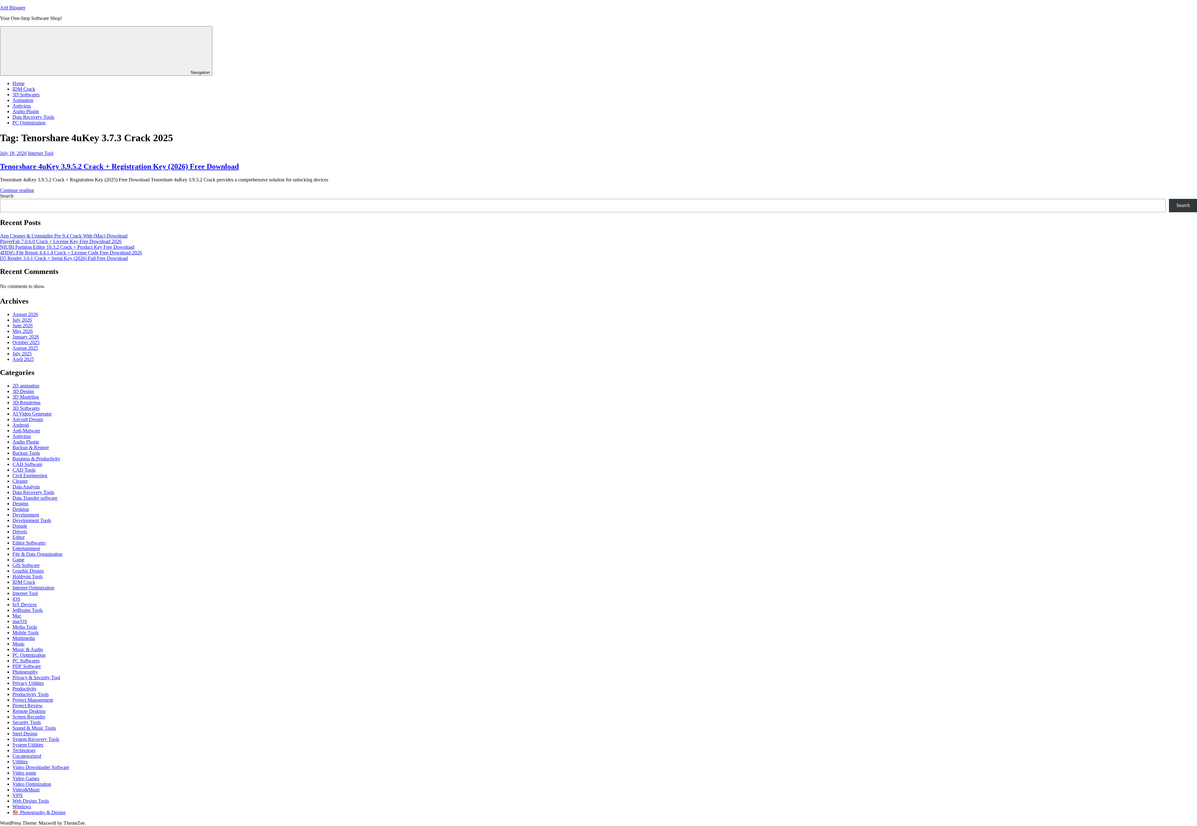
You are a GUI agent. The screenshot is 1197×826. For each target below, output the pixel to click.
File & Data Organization (37, 554)
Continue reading (17, 190)
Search (6, 196)
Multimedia (23, 638)
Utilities (20, 761)
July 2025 (22, 353)
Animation (22, 100)
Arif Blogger (12, 7)
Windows (21, 806)
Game (18, 559)
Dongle (19, 526)
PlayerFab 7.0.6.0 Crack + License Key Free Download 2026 (61, 241)
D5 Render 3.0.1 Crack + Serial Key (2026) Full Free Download (64, 258)
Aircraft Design (27, 419)
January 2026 (25, 336)
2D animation (25, 385)
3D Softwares (26, 94)
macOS (19, 621)
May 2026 (22, 331)
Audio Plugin (25, 111)
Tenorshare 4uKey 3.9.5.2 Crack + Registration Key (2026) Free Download (119, 166)
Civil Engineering (29, 475)
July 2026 (22, 320)
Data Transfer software (34, 498)
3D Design (23, 391)
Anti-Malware (26, 430)
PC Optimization (29, 122)
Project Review (27, 705)
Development (25, 514)
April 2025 (23, 359)
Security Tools (26, 722)
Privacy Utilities (28, 683)
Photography (25, 672)
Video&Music (26, 789)
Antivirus (21, 105)
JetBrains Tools (27, 610)
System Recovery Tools (35, 739)
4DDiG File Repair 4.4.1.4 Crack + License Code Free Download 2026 (71, 252)
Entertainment (26, 548)
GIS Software (26, 565)
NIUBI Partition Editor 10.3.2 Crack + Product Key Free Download (67, 247)
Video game (24, 773)
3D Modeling (25, 397)
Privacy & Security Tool (36, 677)
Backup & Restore (30, 447)
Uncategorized (26, 756)
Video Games (25, 778)
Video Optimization (31, 784)
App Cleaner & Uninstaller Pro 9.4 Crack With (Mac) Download (63, 235)
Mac (16, 615)
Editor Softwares (29, 542)
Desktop (20, 509)
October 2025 (26, 342)
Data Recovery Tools (33, 117)
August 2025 (25, 348)
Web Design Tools (30, 801)
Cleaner (20, 481)
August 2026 (25, 314)
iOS (16, 599)
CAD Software (27, 464)
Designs (20, 503)
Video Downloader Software (40, 767)
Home (18, 83)
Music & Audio (27, 649)
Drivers (19, 531)
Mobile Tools (25, 632)
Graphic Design (28, 571)
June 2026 (22, 325)
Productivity (24, 688)
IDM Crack (23, 89)
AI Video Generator (32, 413)
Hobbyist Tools (27, 576)
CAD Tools (24, 470)
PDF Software (26, 666)
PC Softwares (26, 660)
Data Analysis (26, 486)
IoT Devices (24, 604)
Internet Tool (40, 153)
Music (18, 643)
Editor (18, 537)
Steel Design (24, 733)
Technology (24, 750)
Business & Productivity (36, 458)
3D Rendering (26, 402)
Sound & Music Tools (34, 728)
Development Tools (31, 520)
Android (20, 425)
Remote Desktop (29, 711)
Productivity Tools (30, 694)
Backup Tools (26, 453)
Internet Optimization (33, 587)
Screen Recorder (28, 716)
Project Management (32, 700)
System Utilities (27, 744)
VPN (17, 795)
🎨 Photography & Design (38, 812)
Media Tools (24, 627)
